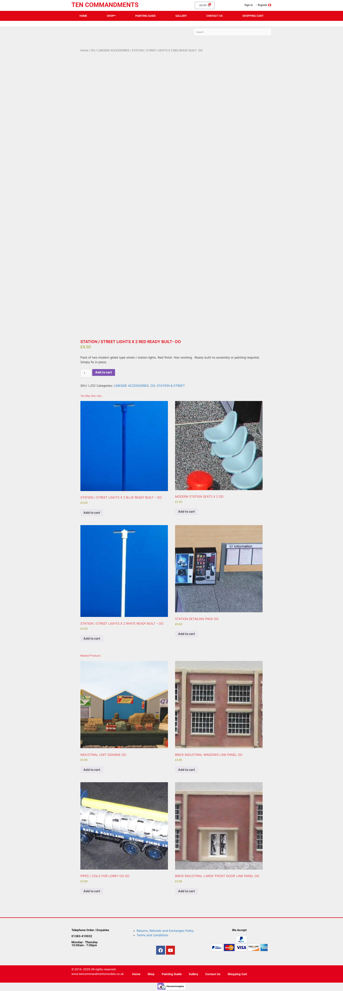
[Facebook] (160, 950)
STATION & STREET (171, 385)
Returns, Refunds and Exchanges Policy (165, 931)
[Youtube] (170, 950)
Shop (110, 15)
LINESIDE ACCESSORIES (113, 50)
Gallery (181, 15)
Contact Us (214, 15)
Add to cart (103, 372)
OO (93, 50)
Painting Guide (145, 15)
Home (83, 15)
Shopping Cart (253, 15)
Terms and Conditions (152, 935)
